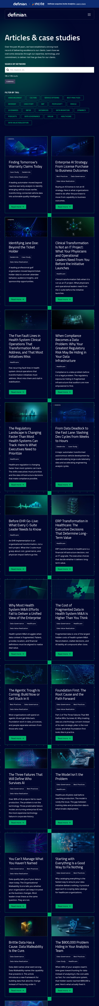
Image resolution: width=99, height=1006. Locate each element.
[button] (88, 14)
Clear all (10, 81)
